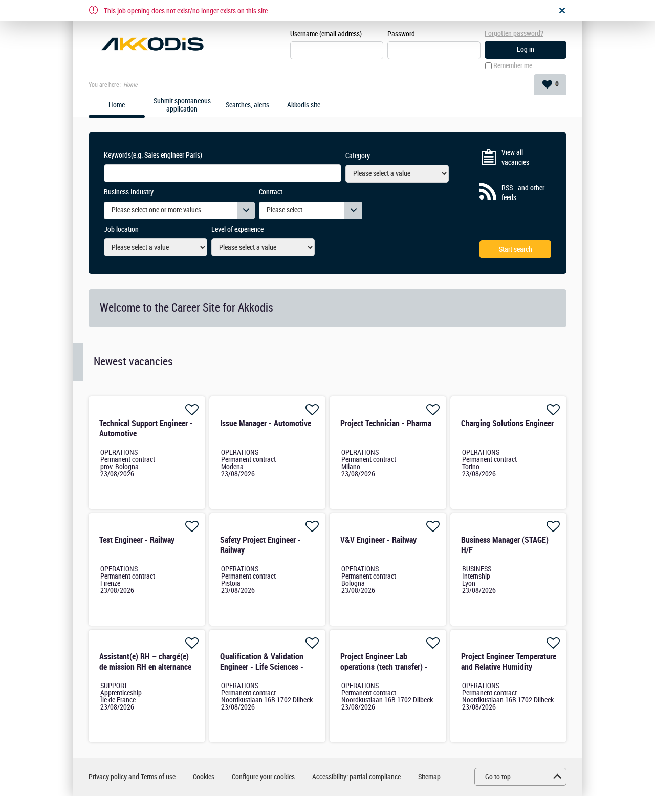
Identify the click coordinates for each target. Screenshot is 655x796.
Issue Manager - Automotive (265, 423)
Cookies (203, 776)
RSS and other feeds (522, 193)
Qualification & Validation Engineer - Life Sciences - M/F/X (261, 667)
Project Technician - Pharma (385, 423)
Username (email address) (326, 34)
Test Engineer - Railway (136, 540)
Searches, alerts (247, 105)
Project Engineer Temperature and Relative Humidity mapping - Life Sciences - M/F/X (508, 672)
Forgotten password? (514, 33)
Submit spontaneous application (182, 105)
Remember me (512, 65)
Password (401, 34)
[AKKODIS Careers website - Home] (152, 44)
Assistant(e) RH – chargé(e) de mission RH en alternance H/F (145, 667)
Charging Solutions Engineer (507, 423)
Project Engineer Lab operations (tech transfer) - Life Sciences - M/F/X (384, 667)
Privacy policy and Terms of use (132, 776)
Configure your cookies (263, 776)
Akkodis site (303, 105)
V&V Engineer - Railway (378, 540)
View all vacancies (515, 157)
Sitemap (429, 776)
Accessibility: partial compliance (356, 776)
